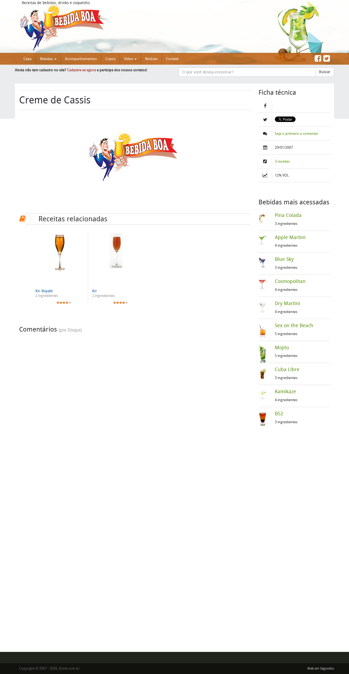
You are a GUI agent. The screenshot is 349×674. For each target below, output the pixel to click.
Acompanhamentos (81, 59)
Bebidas (47, 59)
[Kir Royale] (59, 252)
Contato (172, 59)
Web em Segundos (320, 668)
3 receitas (282, 161)
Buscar (324, 72)
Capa (27, 59)
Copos (110, 59)
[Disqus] (134, 404)
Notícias (151, 59)
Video (129, 59)
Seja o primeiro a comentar (296, 134)
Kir (94, 291)
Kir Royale (44, 291)
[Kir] (116, 250)
